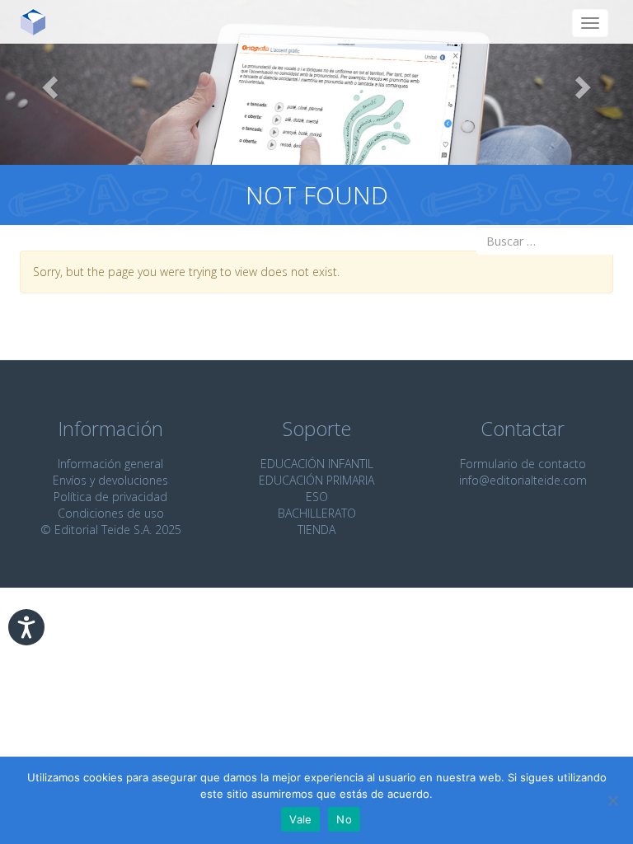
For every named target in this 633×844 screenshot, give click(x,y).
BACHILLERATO (317, 513)
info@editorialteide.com (523, 480)
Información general (110, 463)
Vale (300, 819)
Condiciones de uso (111, 513)
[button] (47, 82)
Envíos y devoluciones (110, 480)
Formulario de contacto (523, 463)
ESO (317, 496)
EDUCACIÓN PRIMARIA (316, 480)
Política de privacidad (110, 496)
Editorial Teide (39, 21)
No (344, 819)
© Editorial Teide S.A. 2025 (110, 529)
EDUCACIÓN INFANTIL (316, 463)
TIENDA (316, 529)
